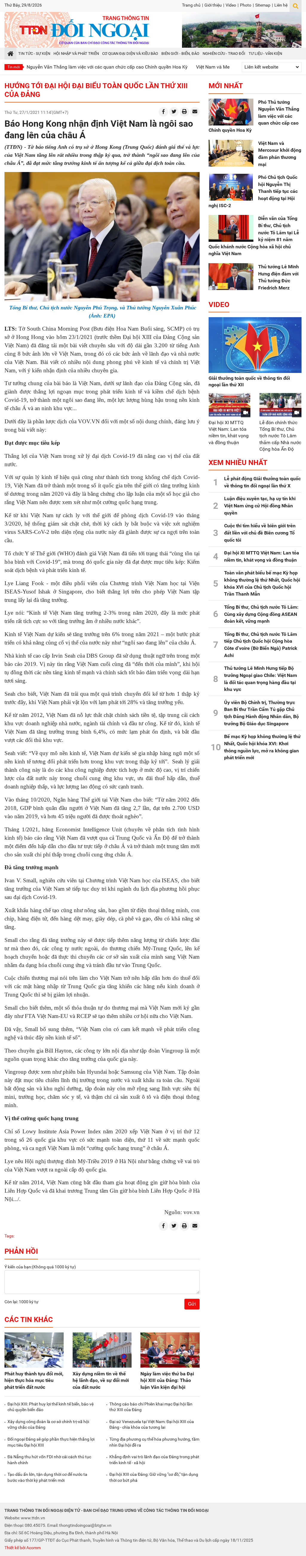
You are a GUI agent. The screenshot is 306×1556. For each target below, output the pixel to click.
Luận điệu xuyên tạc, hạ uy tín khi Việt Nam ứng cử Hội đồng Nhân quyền (260, 505)
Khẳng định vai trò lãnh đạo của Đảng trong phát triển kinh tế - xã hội (154, 1459)
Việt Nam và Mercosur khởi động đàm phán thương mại (217, 67)
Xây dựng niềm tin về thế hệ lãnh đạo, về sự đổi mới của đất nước (101, 1380)
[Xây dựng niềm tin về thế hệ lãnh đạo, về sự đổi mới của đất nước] (102, 1350)
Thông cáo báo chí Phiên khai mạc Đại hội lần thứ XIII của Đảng (150, 1407)
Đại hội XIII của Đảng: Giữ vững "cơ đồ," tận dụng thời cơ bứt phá (153, 1477)
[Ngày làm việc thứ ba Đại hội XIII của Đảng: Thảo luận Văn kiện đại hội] (170, 1350)
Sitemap (262, 5)
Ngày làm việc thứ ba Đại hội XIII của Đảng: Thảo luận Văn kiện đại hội (167, 1380)
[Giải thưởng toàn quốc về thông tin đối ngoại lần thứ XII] (255, 345)
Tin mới (13, 67)
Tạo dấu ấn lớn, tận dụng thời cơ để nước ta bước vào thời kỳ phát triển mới (47, 1477)
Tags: (9, 1235)
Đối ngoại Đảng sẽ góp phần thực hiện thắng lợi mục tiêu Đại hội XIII (50, 1442)
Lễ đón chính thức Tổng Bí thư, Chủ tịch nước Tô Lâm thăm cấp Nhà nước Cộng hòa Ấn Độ (280, 436)
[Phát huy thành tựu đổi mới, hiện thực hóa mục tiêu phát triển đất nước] (34, 1350)
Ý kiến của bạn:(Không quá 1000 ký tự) (40, 1266)
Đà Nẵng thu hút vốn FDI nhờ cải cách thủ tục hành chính (49, 1459)
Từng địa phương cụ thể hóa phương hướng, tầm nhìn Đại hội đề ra (154, 1442)
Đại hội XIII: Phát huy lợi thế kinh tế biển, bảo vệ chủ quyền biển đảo (50, 1407)
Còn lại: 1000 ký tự (21, 1301)
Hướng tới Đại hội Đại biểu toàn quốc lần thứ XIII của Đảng (96, 90)
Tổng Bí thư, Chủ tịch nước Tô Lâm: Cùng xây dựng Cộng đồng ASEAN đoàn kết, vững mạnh (261, 614)
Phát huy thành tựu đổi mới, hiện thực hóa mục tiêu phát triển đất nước (33, 1380)
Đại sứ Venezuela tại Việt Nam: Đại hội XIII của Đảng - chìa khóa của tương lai (151, 1424)
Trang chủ (191, 5)
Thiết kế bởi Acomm (22, 1547)
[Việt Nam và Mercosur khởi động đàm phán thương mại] (231, 153)
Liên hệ (280, 5)
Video (231, 5)
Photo (245, 5)
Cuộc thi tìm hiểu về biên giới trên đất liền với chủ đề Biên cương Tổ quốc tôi (260, 533)
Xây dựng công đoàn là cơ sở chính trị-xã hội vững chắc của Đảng (48, 1424)
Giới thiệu (213, 5)
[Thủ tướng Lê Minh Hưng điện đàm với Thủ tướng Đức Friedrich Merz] (231, 276)
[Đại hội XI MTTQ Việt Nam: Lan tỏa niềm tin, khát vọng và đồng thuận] (230, 404)
